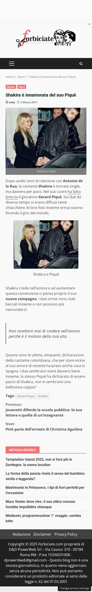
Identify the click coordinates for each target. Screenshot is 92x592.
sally (12, 102)
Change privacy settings (74, 588)
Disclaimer (42, 534)
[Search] (80, 63)
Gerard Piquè (25, 396)
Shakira (43, 396)
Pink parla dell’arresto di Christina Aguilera (44, 426)
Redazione (21, 534)
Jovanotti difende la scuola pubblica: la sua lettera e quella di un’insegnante (44, 410)
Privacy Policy (65, 534)
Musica (11, 86)
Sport (22, 86)
